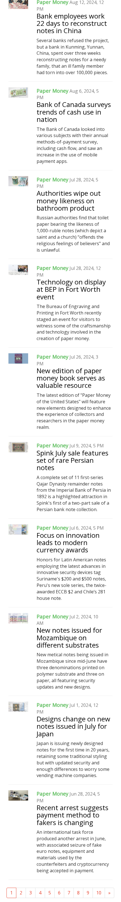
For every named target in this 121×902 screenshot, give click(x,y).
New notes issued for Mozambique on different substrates (69, 637)
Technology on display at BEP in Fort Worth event (71, 289)
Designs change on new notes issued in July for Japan (73, 726)
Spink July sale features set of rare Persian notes (72, 460)
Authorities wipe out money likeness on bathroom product (69, 200)
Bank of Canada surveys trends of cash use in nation (74, 112)
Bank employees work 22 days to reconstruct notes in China (72, 23)
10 (98, 893)
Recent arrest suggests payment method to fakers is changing (72, 815)
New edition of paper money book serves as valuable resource (71, 378)
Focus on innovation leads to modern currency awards (68, 542)
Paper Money (52, 90)
